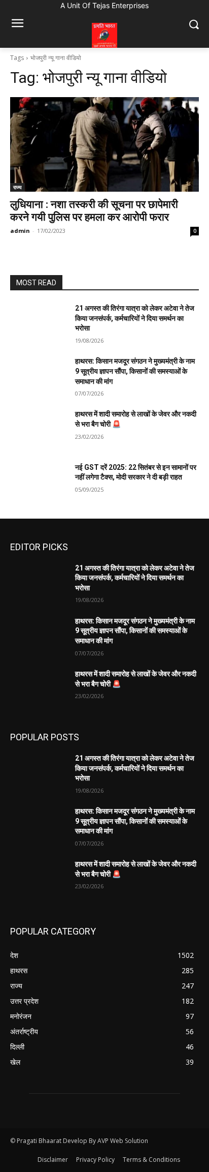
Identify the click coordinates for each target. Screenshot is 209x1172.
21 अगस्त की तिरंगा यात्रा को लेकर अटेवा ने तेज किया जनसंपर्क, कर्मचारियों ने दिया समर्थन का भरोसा (134, 318)
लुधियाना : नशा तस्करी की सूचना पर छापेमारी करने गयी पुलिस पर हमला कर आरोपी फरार (94, 210)
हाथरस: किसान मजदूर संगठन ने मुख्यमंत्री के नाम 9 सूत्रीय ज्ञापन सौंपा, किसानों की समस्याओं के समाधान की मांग (135, 371)
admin (20, 230)
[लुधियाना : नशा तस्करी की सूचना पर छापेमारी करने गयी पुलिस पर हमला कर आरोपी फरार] (104, 144)
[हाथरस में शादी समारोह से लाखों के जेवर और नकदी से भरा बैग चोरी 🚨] (38, 429)
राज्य (17, 187)
